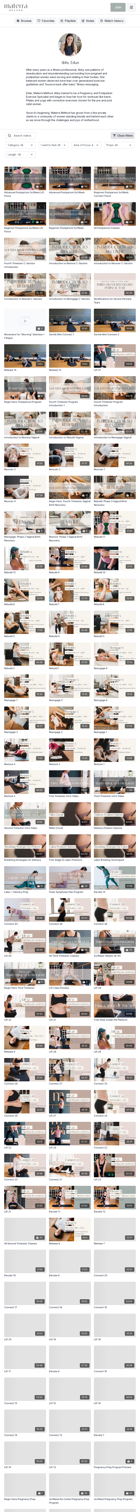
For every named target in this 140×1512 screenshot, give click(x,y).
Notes (90, 21)
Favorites (48, 21)
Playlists (70, 21)
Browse (26, 21)
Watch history (114, 21)
